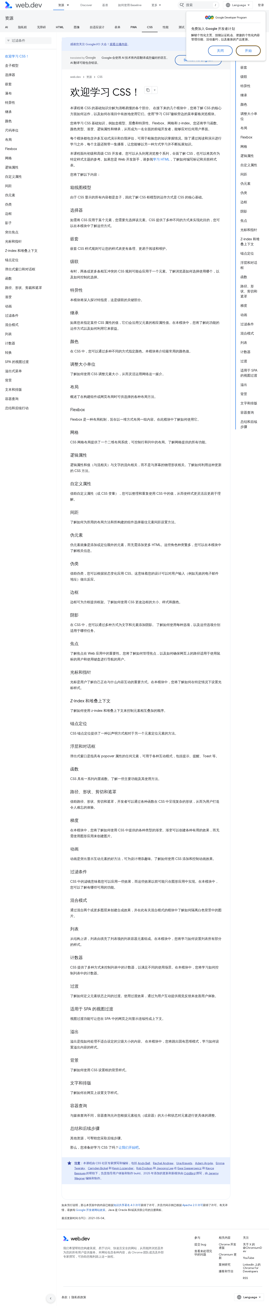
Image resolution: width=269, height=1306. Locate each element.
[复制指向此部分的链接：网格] (82, 432)
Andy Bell (144, 1163)
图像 (77, 27)
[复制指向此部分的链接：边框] (82, 592)
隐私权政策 (78, 1297)
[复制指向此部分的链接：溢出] (82, 1032)
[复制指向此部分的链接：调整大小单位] (99, 364)
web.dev (75, 77)
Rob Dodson (144, 1168)
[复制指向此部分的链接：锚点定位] (91, 724)
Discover (86, 5)
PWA (134, 27)
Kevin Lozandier (122, 1168)
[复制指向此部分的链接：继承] (82, 313)
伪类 (74, 563)
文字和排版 (80, 1083)
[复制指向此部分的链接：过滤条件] (91, 872)
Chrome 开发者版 (227, 1246)
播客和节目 (226, 1271)
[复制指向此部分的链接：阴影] (82, 615)
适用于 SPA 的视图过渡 (91, 1009)
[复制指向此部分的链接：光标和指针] (95, 672)
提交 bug (200, 1244)
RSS (245, 1278)
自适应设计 (97, 27)
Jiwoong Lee (165, 1168)
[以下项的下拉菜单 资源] (69, 5)
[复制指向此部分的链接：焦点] (82, 644)
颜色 (74, 341)
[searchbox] (28, 40)
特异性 (76, 290)
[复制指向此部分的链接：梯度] (82, 820)
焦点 (74, 643)
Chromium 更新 (228, 1256)
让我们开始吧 (129, 1147)
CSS (150, 27)
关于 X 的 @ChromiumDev (252, 1247)
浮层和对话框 (82, 746)
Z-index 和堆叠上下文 (90, 701)
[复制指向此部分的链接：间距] (82, 512)
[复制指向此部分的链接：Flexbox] (88, 410)
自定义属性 (80, 483)
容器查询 (78, 1105)
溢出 (74, 1031)
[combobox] (199, 5)
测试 (182, 27)
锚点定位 (78, 723)
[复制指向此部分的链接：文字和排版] (95, 1083)
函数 (74, 769)
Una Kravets (184, 1163)
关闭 (220, 51)
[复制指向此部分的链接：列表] (82, 929)
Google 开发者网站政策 (90, 1210)
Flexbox (77, 409)
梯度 (74, 820)
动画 (74, 849)
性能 (166, 27)
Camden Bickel (98, 1168)
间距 (74, 512)
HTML (60, 27)
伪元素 (76, 535)
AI (6, 27)
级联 (74, 261)
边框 (74, 592)
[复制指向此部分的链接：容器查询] (91, 1106)
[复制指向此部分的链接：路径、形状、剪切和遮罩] (120, 792)
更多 (154, 5)
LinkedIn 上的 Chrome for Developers (252, 1268)
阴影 (74, 615)
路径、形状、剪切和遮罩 (93, 791)
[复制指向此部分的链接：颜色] (82, 341)
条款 (64, 1297)
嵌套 (74, 239)
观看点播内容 (118, 44)
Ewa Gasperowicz (190, 1168)
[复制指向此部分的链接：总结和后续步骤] (103, 1128)
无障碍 (41, 27)
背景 (74, 1060)
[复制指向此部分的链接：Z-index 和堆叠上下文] (114, 701)
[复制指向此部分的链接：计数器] (86, 958)
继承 (74, 313)
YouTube (248, 1258)
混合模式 (78, 900)
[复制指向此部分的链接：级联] (82, 261)
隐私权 (22, 27)
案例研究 (225, 1264)
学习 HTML (161, 159)
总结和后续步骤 (85, 1128)
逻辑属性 (78, 455)
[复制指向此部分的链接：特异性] (86, 290)
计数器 (76, 957)
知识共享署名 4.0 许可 (127, 1205)
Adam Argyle (204, 1163)
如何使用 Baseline (129, 5)
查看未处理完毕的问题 (203, 1252)
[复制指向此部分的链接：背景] (82, 1060)
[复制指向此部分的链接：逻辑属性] (91, 455)
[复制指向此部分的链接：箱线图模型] (95, 187)
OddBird (189, 1173)
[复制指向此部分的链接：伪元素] (86, 535)
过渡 (74, 986)
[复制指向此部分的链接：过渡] (82, 986)
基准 (105, 5)
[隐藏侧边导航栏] (50, 1298)
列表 (74, 929)
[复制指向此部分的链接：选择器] (86, 210)
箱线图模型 (80, 187)
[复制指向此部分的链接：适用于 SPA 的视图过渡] (117, 1009)
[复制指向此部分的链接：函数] (82, 769)
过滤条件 (78, 871)
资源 (61, 5)
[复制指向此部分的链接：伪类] (82, 564)
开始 (248, 51)
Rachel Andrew (163, 1163)
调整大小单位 (82, 364)
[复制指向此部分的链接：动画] (82, 849)
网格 (74, 432)
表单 (117, 27)
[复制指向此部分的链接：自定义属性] (95, 484)
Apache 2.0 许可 (192, 1205)
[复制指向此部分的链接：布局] (82, 387)
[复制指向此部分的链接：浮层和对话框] (99, 746)
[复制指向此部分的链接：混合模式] (91, 900)
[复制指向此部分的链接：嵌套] (82, 239)
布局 (74, 387)
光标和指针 (80, 672)
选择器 (76, 210)
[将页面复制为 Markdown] (148, 90)
